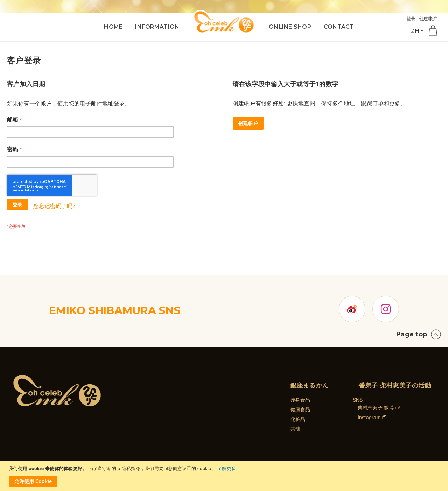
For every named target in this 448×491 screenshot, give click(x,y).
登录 (411, 18)
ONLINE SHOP (290, 26)
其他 (295, 428)
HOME (113, 26)
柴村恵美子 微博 (376, 407)
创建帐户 (428, 18)
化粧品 (298, 418)
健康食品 (300, 409)
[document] (225, 476)
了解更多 (226, 468)
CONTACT (339, 26)
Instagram (369, 417)
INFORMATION (157, 26)
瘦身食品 (300, 399)
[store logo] (224, 22)
